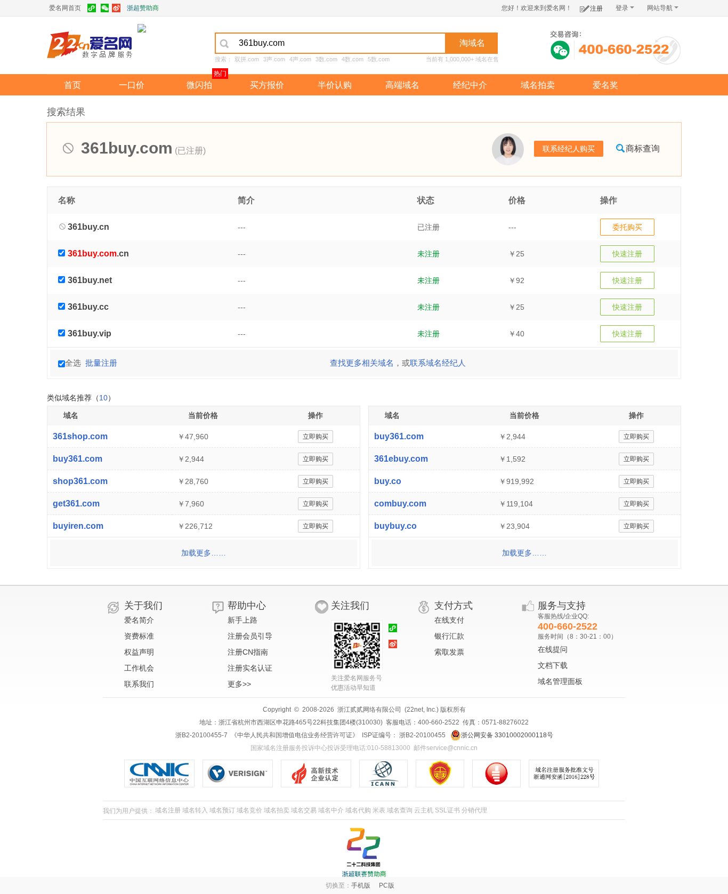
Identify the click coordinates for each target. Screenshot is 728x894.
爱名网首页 (65, 8)
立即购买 (315, 436)
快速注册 (627, 253)
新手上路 (242, 620)
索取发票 (449, 652)
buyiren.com (78, 525)
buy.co (387, 481)
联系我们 (139, 684)
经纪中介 (470, 85)
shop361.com (80, 481)
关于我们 (143, 605)
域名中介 (331, 810)
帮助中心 (247, 605)
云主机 (423, 810)
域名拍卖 (538, 85)
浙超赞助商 (143, 8)
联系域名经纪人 (438, 362)
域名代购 (358, 810)
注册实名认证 (250, 668)
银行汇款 (449, 636)
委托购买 (627, 227)
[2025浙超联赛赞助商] (364, 852)
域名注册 (168, 810)
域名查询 (399, 810)
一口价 (131, 85)
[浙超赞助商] (141, 27)
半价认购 (335, 85)
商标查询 (643, 148)
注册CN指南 (248, 652)
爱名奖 (605, 85)
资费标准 (139, 636)
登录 (622, 8)
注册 (596, 8)
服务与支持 (562, 605)
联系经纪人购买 (569, 148)
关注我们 (350, 605)
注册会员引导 (250, 636)
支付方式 (453, 605)
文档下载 (553, 665)
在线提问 (553, 649)
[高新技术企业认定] (320, 773)
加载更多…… (203, 553)
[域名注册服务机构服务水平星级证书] (501, 773)
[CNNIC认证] (163, 773)
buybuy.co (395, 525)
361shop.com (80, 436)
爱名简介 (139, 620)
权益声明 (139, 652)
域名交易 (304, 810)
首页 (72, 85)
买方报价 (267, 85)
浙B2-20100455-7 (201, 735)
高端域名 (402, 85)
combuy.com (400, 503)
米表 (379, 810)
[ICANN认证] (387, 773)
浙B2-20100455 (422, 735)
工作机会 (139, 668)
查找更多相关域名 (362, 362)
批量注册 (101, 362)
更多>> (239, 684)
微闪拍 (199, 85)
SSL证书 (447, 810)
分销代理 (474, 810)
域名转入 (195, 810)
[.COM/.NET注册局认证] (242, 773)
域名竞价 (249, 810)
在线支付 (449, 620)
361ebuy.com (401, 458)
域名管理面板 (560, 681)
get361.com (76, 503)
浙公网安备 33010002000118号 (507, 735)
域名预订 (222, 810)
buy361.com (77, 458)
